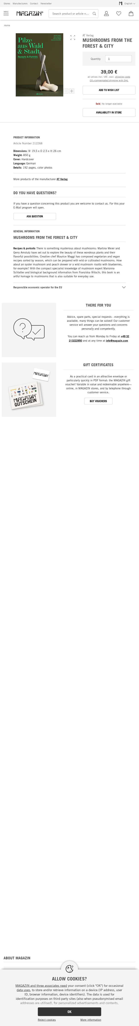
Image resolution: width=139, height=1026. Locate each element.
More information (90, 1019)
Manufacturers (20, 3)
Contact (34, 3)
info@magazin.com (117, 340)
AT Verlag (62, 179)
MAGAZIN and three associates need (41, 986)
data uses (23, 990)
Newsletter (46, 3)
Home (7, 25)
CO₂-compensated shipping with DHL (109, 80)
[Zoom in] (71, 91)
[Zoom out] (65, 91)
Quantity (96, 58)
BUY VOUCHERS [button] (98, 401)
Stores (7, 3)
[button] (72, 37)
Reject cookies (47, 1019)
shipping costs (122, 76)
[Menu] (6, 13)
